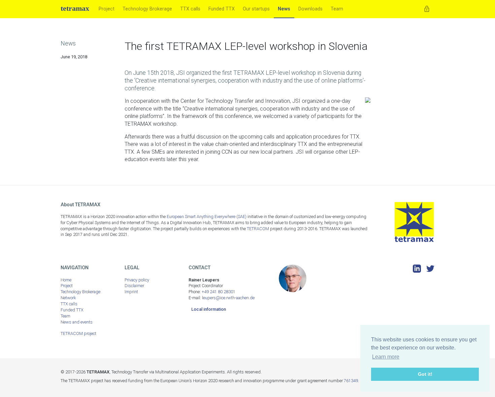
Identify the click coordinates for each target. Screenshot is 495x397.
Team (337, 9)
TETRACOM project (78, 333)
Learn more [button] (385, 357)
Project (106, 9)
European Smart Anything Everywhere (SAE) (206, 216)
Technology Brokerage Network (80, 294)
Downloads (310, 9)
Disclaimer (134, 285)
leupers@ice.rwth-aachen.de (228, 297)
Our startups (256, 9)
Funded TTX (221, 9)
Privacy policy (137, 279)
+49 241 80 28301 (218, 291)
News (284, 9)
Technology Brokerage (147, 9)
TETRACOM (258, 228)
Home (66, 279)
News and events (77, 322)
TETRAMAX (75, 8)
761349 (351, 380)
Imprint (131, 291)
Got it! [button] (425, 374)
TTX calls (190, 9)
